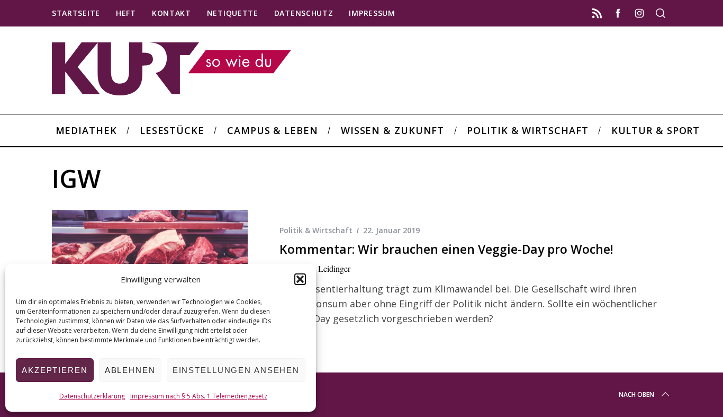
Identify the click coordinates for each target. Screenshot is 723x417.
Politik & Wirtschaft (316, 230)
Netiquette (232, 13)
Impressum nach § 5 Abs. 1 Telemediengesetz (198, 396)
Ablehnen (130, 370)
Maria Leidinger (323, 268)
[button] (300, 279)
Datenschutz (303, 13)
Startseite (76, 13)
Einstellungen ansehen (236, 370)
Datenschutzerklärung (92, 396)
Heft (126, 13)
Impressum (372, 13)
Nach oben (636, 394)
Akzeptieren (55, 370)
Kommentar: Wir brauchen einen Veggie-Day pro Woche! (446, 249)
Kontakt (171, 13)
